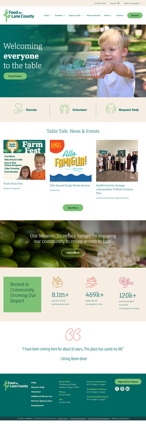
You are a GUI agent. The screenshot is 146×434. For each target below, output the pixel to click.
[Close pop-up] (142, 399)
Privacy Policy (63, 418)
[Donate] (26, 110)
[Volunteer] (73, 110)
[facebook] (117, 389)
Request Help (37, 387)
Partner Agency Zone (41, 400)
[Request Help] (119, 110)
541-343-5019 (64, 402)
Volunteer (36, 391)
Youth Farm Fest (12, 183)
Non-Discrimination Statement (99, 418)
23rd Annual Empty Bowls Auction (70, 185)
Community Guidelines (78, 418)
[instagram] (122, 389)
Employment (37, 405)
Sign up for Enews (125, 424)
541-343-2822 (65, 394)
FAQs (33, 382)
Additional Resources (41, 396)
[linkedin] (127, 389)
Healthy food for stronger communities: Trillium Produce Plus (114, 189)
